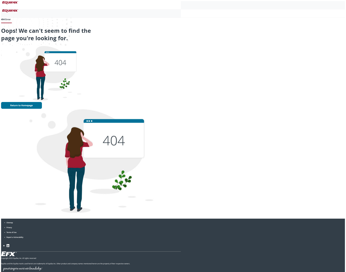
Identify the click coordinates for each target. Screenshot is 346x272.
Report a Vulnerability (14, 237)
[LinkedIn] (7, 245)
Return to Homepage (21, 105)
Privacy (9, 227)
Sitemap (9, 222)
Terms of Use (11, 232)
